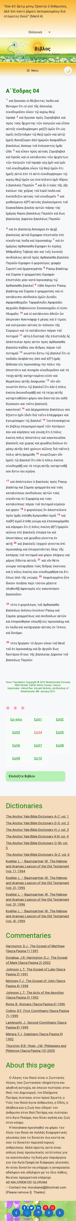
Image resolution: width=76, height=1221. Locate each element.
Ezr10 (38, 758)
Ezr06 (16, 745)
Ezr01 (38, 719)
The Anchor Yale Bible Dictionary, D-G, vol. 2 (37, 823)
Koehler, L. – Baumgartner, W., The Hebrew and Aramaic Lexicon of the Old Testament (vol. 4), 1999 (37, 916)
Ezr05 (60, 732)
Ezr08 (60, 745)
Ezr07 (38, 745)
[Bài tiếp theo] (60, 1212)
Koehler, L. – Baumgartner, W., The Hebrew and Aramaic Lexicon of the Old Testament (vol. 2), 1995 (37, 883)
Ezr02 (60, 719)
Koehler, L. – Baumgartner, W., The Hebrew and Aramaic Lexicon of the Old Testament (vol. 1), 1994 (37, 866)
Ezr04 (38, 732)
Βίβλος (42, 49)
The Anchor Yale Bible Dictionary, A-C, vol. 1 (37, 816)
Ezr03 (16, 732)
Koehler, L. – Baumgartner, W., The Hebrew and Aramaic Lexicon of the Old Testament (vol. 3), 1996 (37, 899)
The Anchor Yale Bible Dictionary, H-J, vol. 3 (37, 830)
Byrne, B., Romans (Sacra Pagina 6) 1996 (35, 1004)
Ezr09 (16, 758)
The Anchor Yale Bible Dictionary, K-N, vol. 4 (37, 836)
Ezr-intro (16, 719)
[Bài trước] (16, 1212)
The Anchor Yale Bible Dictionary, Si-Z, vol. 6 (38, 854)
